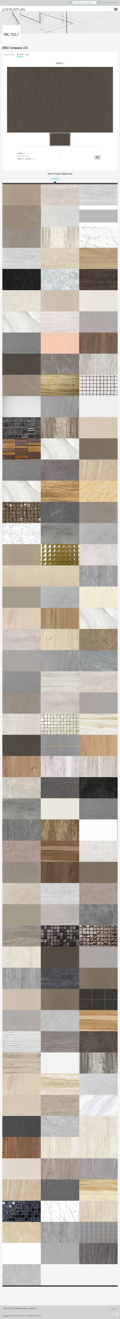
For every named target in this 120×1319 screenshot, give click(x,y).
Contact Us (32, 1308)
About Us (7, 1308)
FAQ (12, 1308)
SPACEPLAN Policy (21, 1308)
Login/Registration (110, 2)
